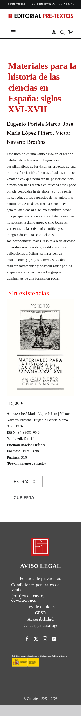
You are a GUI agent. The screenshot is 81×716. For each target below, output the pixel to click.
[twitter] (36, 639)
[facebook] (27, 639)
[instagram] (45, 639)
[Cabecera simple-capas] (40, 13)
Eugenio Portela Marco (33, 124)
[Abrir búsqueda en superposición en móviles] (62, 32)
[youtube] (54, 639)
